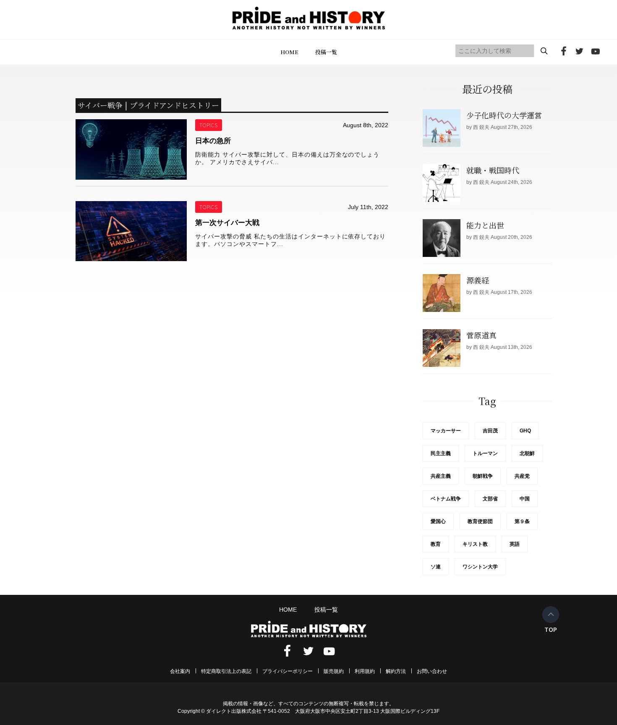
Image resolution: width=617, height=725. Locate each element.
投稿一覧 (326, 52)
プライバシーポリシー (287, 671)
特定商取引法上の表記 (226, 671)
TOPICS (208, 124)
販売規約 (334, 671)
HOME (289, 52)
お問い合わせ (432, 671)
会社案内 (180, 671)
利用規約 (365, 671)
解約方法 (396, 671)
